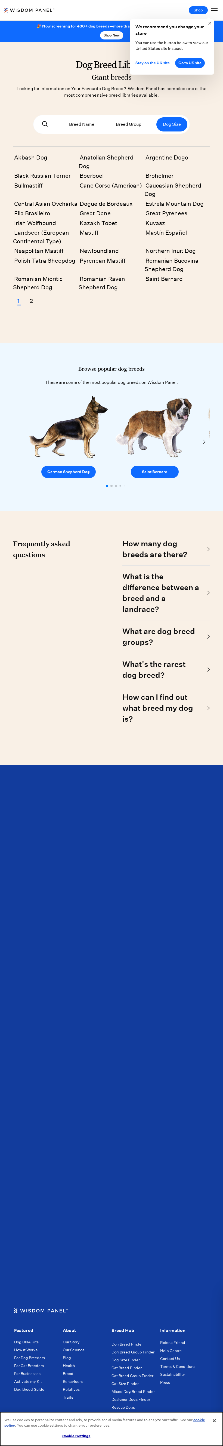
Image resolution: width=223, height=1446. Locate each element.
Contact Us (170, 1358)
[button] (107, 486)
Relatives (71, 1389)
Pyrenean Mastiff (103, 260)
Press (165, 1382)
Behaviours (73, 1381)
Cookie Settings (76, 1436)
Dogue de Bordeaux (106, 203)
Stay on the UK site (152, 62)
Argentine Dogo (166, 157)
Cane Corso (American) (111, 185)
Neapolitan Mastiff (39, 250)
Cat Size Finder (125, 1383)
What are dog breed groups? (158, 637)
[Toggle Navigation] (214, 10)
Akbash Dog (30, 157)
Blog (67, 1357)
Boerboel (92, 175)
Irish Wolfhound (35, 223)
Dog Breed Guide (29, 1389)
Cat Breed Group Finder (132, 1375)
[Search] (45, 124)
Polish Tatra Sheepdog (44, 260)
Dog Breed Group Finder (133, 1352)
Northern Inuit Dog (170, 250)
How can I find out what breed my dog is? (157, 708)
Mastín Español (166, 232)
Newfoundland (99, 250)
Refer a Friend (172, 1342)
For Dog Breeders (29, 1357)
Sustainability (172, 1374)
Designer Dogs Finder (131, 1399)
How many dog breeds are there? (154, 549)
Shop (198, 10)
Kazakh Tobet (98, 223)
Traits (68, 1397)
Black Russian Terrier (42, 175)
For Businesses (27, 1373)
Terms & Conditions (177, 1366)
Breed (68, 1373)
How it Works (26, 1349)
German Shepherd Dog (68, 471)
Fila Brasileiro (32, 213)
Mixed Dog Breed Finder (133, 1391)
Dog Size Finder (126, 1360)
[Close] (214, 1421)
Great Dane (95, 213)
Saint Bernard (164, 278)
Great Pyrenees (166, 213)
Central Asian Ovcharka (46, 203)
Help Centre (171, 1350)
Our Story (71, 1342)
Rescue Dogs (123, 1407)
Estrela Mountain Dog (174, 203)
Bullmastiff (28, 185)
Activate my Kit (28, 1381)
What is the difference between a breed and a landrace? (160, 593)
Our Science (74, 1349)
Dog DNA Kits (26, 1342)
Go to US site (190, 62)
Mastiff (89, 232)
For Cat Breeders (29, 1365)
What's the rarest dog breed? (154, 669)
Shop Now (112, 35)
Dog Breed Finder (127, 1344)
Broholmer (159, 175)
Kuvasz (155, 223)
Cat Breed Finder (127, 1367)
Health (69, 1365)
